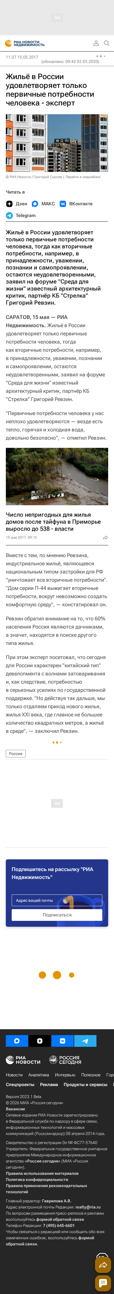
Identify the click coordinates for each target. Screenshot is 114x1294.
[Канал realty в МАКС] (17, 1041)
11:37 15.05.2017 (22, 57)
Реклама (49, 1084)
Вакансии (15, 1109)
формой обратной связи (60, 1219)
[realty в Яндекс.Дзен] (40, 1041)
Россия (16, 753)
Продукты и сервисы (85, 1084)
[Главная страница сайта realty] (35, 43)
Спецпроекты (20, 1084)
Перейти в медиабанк (83, 177)
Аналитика (38, 1075)
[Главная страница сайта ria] (6, 43)
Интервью (65, 1075)
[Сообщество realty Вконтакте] (62, 1041)
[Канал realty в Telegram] (85, 1041)
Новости (14, 1075)
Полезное (91, 1075)
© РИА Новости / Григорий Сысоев (34, 177)
